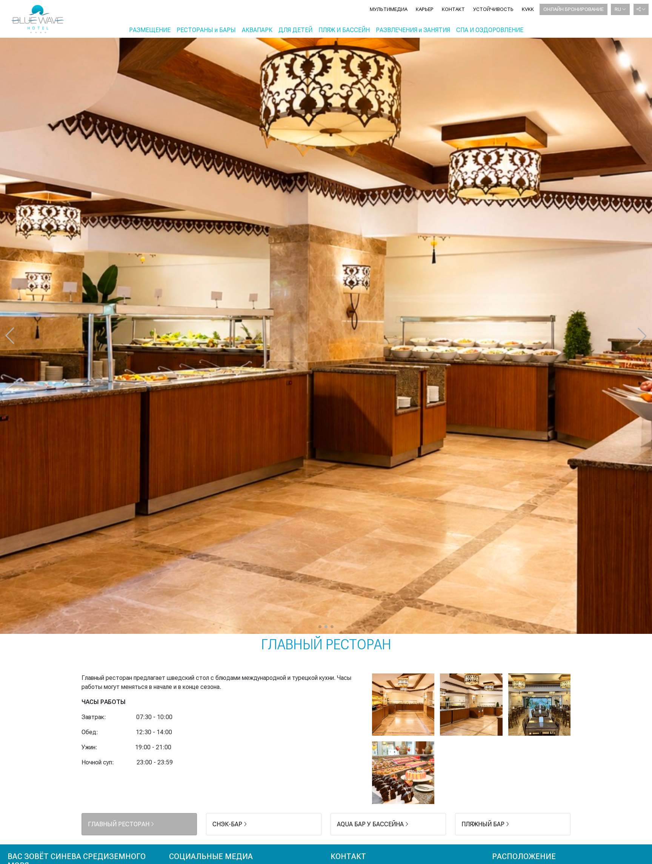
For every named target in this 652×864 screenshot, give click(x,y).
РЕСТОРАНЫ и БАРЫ (206, 30)
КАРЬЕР (425, 9)
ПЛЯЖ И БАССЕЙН (344, 30)
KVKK (528, 9)
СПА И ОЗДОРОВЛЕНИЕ (489, 30)
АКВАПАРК (257, 30)
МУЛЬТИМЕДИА (389, 9)
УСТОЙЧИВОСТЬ (493, 9)
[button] (319, 626)
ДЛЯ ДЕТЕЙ (295, 30)
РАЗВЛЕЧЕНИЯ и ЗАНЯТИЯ (413, 30)
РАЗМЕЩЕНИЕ (150, 30)
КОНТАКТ (453, 9)
